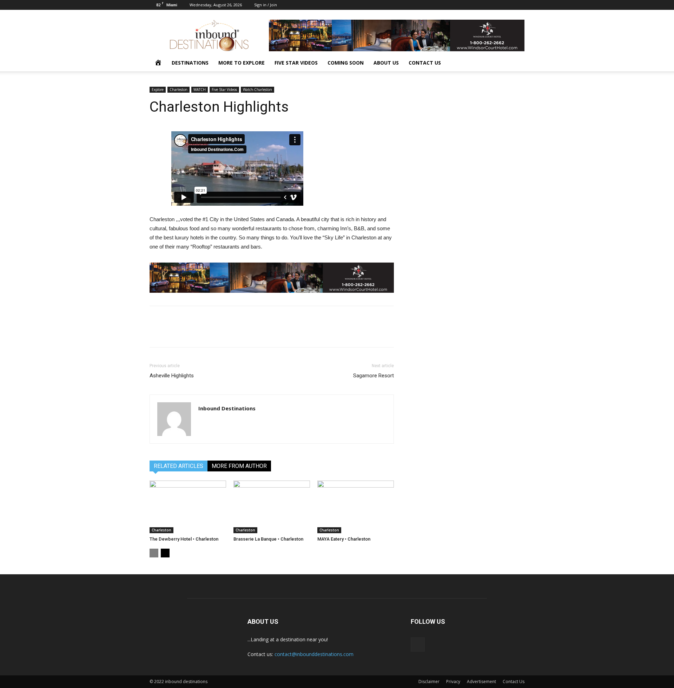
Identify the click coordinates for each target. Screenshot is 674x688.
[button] (516, 63)
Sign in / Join (265, 4)
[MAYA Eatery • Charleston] (355, 507)
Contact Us (513, 681)
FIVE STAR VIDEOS (296, 62)
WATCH (199, 89)
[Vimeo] (519, 5)
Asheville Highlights (172, 375)
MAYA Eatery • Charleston (343, 539)
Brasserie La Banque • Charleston (268, 539)
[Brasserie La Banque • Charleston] (271, 507)
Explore (158, 89)
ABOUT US (386, 62)
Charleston (178, 89)
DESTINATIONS (190, 62)
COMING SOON (346, 62)
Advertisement (481, 681)
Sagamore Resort (373, 375)
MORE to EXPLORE (241, 62)
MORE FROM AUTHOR (239, 466)
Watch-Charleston (257, 89)
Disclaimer (429, 681)
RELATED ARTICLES (178, 466)
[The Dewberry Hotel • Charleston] (188, 507)
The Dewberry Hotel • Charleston (184, 539)
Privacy (453, 681)
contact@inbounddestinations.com (314, 654)
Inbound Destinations (227, 408)
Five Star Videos (224, 89)
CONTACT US (425, 62)
